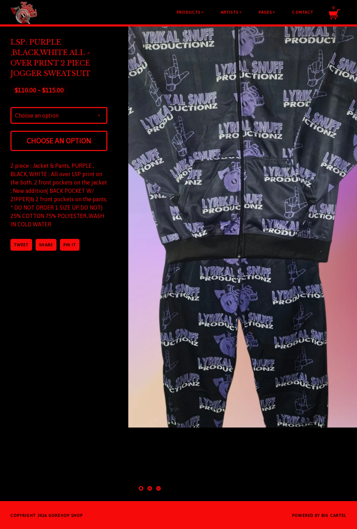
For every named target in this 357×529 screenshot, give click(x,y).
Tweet (21, 244)
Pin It (69, 244)
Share (46, 244)
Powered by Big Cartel (319, 515)
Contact (302, 12)
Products (190, 12)
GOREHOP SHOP (65, 515)
